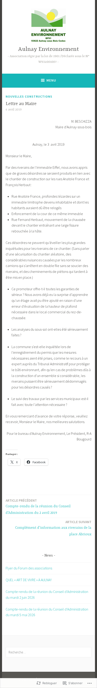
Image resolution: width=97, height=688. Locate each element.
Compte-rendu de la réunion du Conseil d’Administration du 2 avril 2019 (38, 506)
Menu (51, 80)
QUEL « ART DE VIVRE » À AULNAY (29, 580)
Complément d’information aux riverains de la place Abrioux (53, 528)
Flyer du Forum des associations (29, 568)
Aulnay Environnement (48, 49)
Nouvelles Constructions (29, 96)
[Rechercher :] (48, 652)
